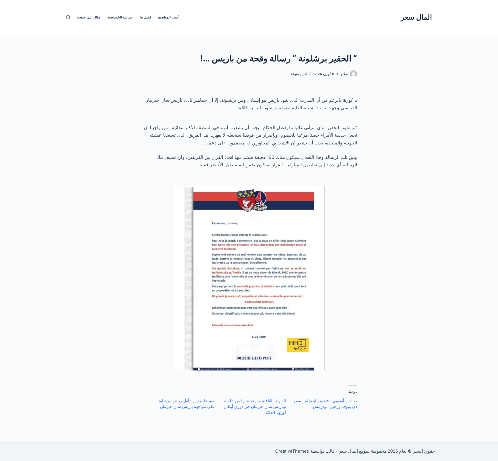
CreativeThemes (292, 451)
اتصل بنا (145, 17)
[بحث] (68, 17)
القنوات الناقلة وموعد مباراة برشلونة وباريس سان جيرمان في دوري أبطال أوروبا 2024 (255, 406)
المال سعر (416, 17)
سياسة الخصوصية (120, 17)
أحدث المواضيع (168, 17)
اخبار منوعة (298, 74)
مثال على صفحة (88, 17)
